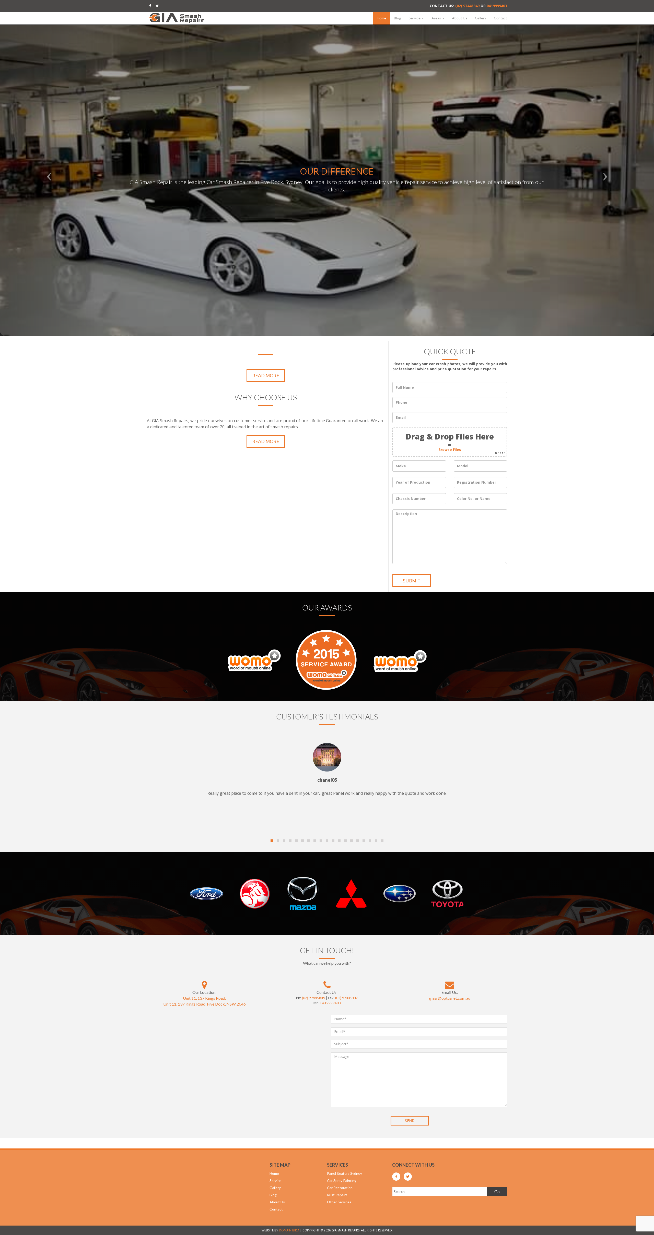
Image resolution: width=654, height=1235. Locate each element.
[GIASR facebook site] (150, 6)
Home (381, 18)
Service (415, 18)
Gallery (480, 18)
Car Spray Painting (341, 1180)
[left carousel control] (49, 168)
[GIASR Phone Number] (327, 984)
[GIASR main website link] (176, 17)
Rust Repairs (337, 1195)
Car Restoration (340, 1187)
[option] (327, 168)
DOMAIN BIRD (289, 1230)
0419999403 (497, 5)
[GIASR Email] (449, 984)
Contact (500, 18)
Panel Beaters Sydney (344, 1173)
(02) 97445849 (467, 5)
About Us (459, 18)
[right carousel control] (605, 168)
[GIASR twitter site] (157, 6)
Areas (436, 18)
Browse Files (449, 449)
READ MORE (265, 375)
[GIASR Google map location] (204, 984)
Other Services (339, 1202)
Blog (397, 18)
